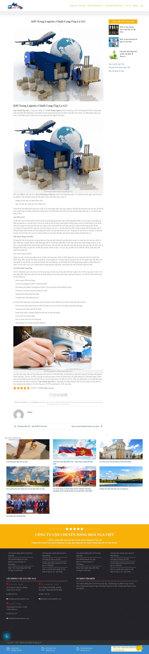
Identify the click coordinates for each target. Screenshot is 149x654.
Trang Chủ (73, 6)
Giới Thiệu (82, 6)
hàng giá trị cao (76, 402)
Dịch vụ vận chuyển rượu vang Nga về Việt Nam (128, 29)
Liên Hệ (135, 6)
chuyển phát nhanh (44, 402)
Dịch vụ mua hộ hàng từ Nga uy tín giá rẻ (86, 426)
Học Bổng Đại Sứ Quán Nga (15, 516)
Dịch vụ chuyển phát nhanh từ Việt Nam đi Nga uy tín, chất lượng (53, 570)
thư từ (55, 404)
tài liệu (51, 404)
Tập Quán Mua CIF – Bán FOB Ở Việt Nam (32, 426)
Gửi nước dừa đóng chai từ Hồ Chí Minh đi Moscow (128, 54)
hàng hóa (83, 402)
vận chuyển (61, 404)
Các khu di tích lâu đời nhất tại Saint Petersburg (115, 462)
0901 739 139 (45, 594)
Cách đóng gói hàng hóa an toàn (17, 462)
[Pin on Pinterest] (62, 395)
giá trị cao (52, 402)
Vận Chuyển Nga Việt (94, 6)
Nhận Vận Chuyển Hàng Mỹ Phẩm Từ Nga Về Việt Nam (19, 569)
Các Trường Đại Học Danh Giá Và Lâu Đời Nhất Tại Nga (25, 489)
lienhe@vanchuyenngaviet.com (18, 599)
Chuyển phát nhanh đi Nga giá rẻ (30, 643)
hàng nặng (89, 402)
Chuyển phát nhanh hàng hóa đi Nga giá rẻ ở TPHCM (54, 564)
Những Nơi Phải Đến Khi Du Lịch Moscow (114, 489)
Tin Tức (128, 6)
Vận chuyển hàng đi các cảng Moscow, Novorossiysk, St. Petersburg (17, 561)
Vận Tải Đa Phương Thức (114, 6)
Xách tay (67, 404)
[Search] (142, 6)
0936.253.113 (12, 613)
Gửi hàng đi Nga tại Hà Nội (51, 559)
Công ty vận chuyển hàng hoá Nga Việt (74, 535)
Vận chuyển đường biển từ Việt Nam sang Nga (20, 554)
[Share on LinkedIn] (66, 395)
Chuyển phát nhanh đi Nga (89, 586)
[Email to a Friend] (58, 395)
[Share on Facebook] (51, 395)
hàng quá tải (96, 402)
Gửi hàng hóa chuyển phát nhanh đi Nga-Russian (54, 554)
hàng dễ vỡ (68, 402)
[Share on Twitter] (54, 395)
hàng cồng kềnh (60, 402)
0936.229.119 (12, 594)
